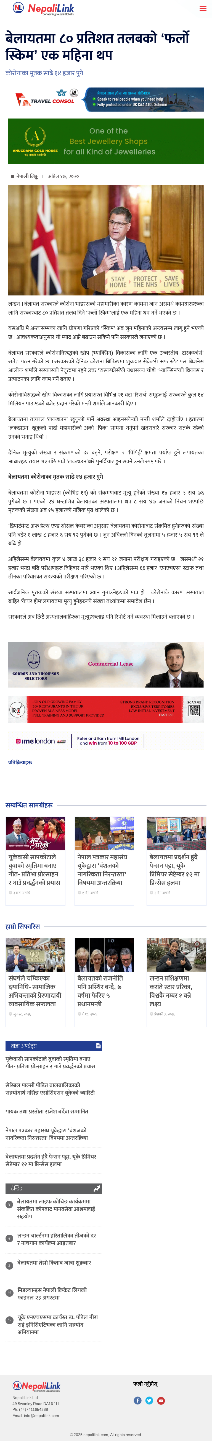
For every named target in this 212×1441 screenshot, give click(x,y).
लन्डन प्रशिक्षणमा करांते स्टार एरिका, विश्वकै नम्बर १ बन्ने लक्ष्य (171, 991)
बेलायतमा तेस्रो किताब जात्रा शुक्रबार (54, 1263)
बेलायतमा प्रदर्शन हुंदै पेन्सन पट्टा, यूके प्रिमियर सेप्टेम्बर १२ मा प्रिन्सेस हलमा (175, 870)
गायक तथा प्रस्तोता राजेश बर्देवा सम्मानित (47, 1111)
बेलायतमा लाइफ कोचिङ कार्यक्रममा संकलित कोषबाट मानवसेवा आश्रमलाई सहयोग (56, 1209)
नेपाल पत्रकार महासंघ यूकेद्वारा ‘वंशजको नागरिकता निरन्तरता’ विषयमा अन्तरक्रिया (102, 870)
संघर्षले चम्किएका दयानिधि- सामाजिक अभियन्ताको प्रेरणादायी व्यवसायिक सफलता (35, 991)
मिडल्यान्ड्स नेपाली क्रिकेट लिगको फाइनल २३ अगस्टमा (52, 1294)
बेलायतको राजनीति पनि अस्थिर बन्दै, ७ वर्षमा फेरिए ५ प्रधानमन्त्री (100, 991)
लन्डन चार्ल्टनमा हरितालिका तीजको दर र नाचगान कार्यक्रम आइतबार (56, 1239)
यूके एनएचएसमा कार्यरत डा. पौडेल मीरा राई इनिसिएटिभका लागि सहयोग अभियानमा (58, 1325)
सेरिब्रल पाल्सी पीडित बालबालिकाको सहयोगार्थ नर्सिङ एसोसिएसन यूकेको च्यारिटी (50, 1089)
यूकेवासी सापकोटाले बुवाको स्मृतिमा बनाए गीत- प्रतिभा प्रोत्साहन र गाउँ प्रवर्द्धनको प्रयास (34, 870)
